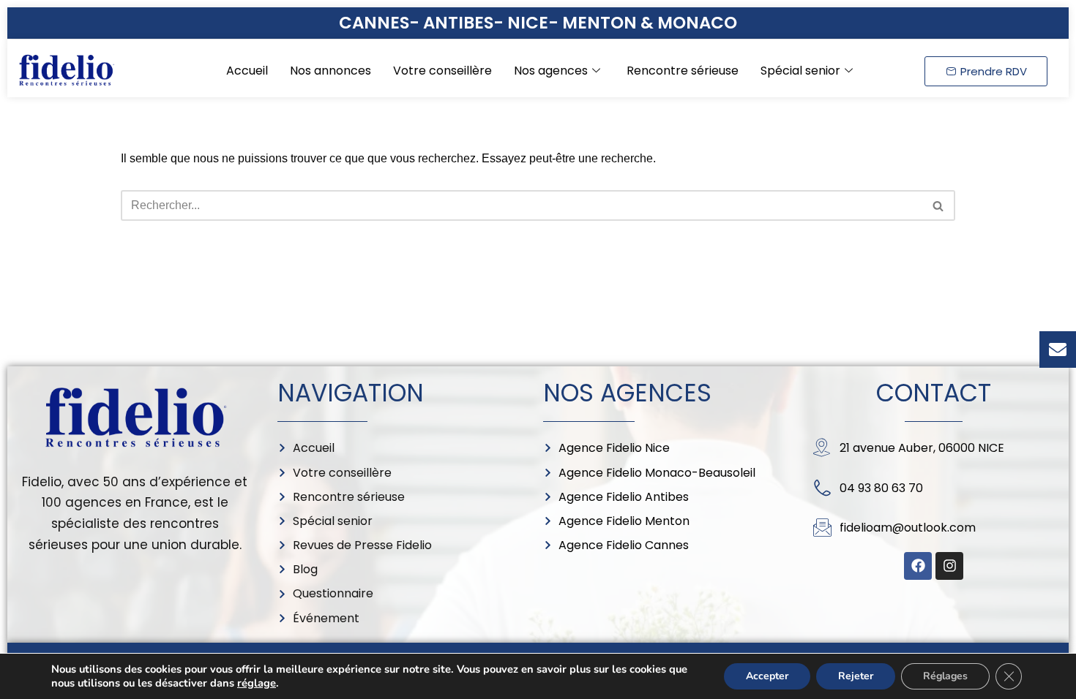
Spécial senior (800, 70)
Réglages (945, 676)
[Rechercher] (938, 205)
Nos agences (551, 70)
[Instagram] (949, 566)
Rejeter (855, 676)
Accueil (247, 70)
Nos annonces (330, 70)
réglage (256, 682)
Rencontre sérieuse (683, 70)
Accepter (767, 676)
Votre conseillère (442, 70)
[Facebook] (918, 566)
